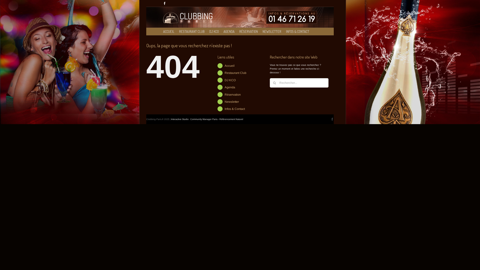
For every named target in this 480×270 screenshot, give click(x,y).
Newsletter (232, 101)
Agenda (230, 87)
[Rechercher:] (299, 82)
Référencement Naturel (231, 119)
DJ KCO (230, 80)
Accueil (230, 65)
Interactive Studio (180, 119)
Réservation (233, 94)
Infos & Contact (235, 108)
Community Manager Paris (204, 119)
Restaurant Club (235, 72)
